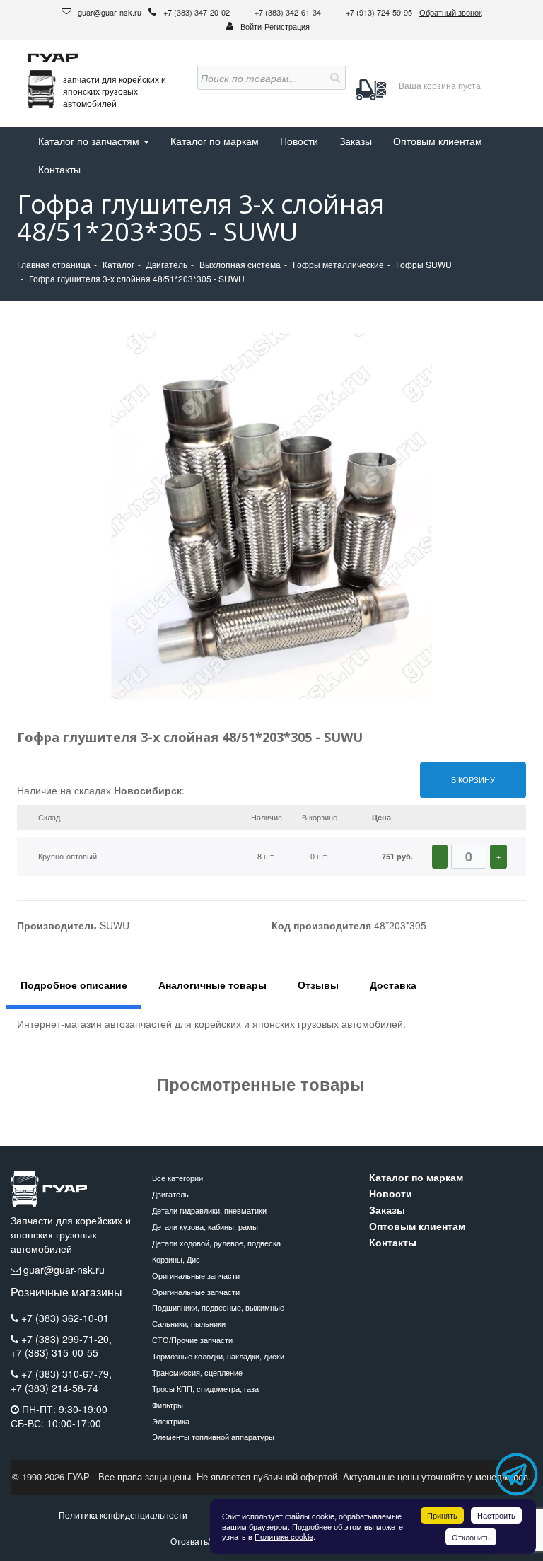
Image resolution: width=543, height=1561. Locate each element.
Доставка (393, 984)
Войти (251, 26)
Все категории (177, 1177)
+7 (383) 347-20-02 (197, 12)
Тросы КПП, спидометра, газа (205, 1388)
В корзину (473, 779)
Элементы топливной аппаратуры (213, 1436)
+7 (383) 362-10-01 (65, 1318)
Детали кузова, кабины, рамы (205, 1226)
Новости (299, 141)
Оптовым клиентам (437, 141)
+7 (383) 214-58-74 (54, 1388)
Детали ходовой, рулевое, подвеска (216, 1242)
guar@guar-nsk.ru (108, 12)
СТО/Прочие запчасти (192, 1339)
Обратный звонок (450, 12)
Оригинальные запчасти (196, 1275)
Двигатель (170, 1194)
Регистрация (287, 26)
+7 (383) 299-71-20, (66, 1339)
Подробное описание (74, 984)
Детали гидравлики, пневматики (209, 1210)
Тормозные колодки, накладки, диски (218, 1356)
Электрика (170, 1421)
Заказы (355, 141)
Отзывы (318, 984)
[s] (334, 78)
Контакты (59, 169)
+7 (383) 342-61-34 (289, 12)
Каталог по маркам (214, 141)
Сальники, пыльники (189, 1323)
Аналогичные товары (212, 984)
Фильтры (167, 1404)
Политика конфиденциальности (123, 1515)
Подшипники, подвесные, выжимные (218, 1307)
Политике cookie (284, 1536)
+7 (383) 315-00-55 (54, 1352)
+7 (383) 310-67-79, (66, 1373)
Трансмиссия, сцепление (197, 1372)
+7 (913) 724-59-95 (379, 12)
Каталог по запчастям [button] (90, 141)
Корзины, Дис (176, 1259)
